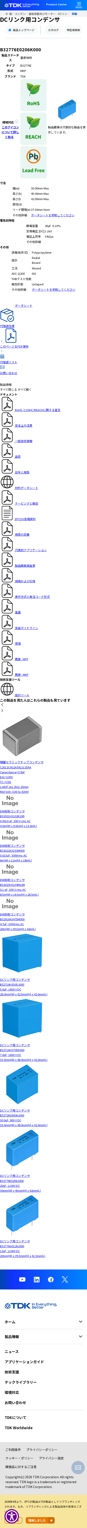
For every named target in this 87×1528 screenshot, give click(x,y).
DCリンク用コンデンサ (65, 14)
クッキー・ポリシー (19, 1458)
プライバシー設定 (51, 1458)
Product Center (56, 4)
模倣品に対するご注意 (21, 1466)
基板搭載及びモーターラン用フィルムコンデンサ (43, 14)
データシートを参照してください (53, 215)
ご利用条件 (13, 1449)
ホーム (7, 14)
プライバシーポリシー (42, 1449)
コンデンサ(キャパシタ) (22, 14)
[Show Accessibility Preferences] (11, 1516)
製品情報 (12, 14)
